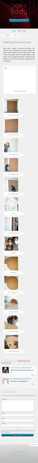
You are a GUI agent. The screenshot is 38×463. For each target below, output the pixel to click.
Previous (7, 35)
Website (3, 423)
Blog (24, 31)
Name (3, 413)
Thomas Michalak (20, 455)
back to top (34, 444)
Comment (4, 399)
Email (3, 418)
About (14, 31)
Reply (33, 374)
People (19, 31)
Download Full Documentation (19, 20)
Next (16, 35)
